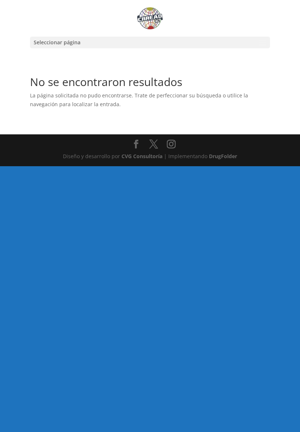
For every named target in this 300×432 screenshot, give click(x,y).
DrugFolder (223, 156)
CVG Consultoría (141, 156)
